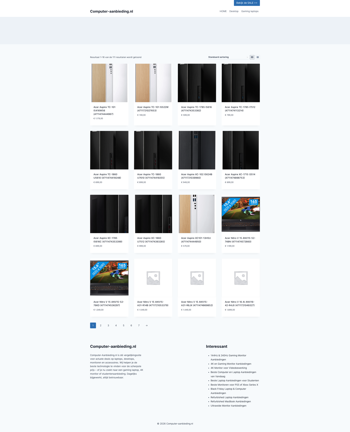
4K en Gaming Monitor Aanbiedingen (231, 363)
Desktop (233, 11)
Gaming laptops (250, 11)
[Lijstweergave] (258, 57)
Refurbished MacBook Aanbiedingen (231, 401)
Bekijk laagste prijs (153, 123)
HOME (223, 11)
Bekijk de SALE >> (246, 2)
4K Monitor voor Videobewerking (229, 368)
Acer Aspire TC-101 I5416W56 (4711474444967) (104, 110)
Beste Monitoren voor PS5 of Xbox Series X (234, 384)
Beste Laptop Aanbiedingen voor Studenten (235, 380)
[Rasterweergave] (252, 57)
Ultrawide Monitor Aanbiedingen (228, 405)
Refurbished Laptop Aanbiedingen (229, 397)
